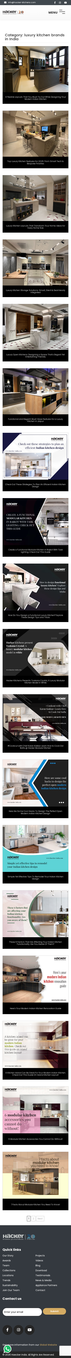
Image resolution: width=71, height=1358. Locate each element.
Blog (38, 1265)
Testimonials (43, 1275)
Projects (40, 1255)
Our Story (7, 1255)
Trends (6, 1280)
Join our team (11, 1290)
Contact (40, 1290)
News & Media (44, 1280)
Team (5, 1265)
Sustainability (10, 1285)
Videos (39, 1260)
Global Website (48, 1344)
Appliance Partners (46, 1285)
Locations (8, 1275)
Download (41, 1270)
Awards (6, 1260)
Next (40, 1218)
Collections (8, 1270)
